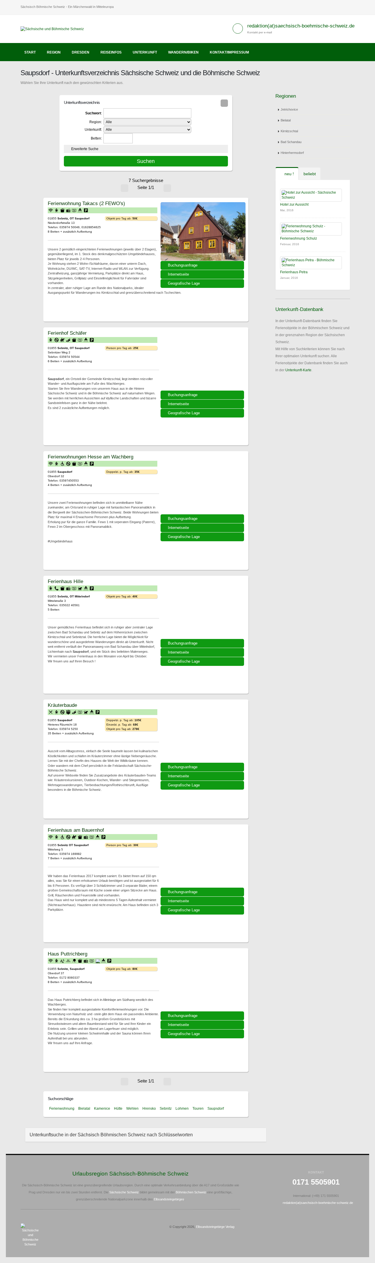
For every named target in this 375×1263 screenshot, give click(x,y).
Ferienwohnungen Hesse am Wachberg (90, 457)
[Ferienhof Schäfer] (203, 361)
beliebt (310, 173)
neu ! (288, 173)
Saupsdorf (215, 1108)
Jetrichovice (289, 109)
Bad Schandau (291, 142)
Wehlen (132, 1108)
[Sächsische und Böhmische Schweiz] (54, 29)
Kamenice (102, 1108)
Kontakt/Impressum (229, 52)
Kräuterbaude (62, 705)
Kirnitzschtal (289, 131)
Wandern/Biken (183, 52)
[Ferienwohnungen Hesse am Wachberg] (203, 485)
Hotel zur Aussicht (294, 204)
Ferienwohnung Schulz (298, 238)
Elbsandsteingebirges (169, 1199)
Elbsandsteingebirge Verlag (215, 1226)
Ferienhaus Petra (294, 272)
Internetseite (178, 274)
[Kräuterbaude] (203, 733)
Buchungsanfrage (182, 265)
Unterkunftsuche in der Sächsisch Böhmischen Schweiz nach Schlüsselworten (111, 1134)
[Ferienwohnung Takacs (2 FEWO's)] (203, 231)
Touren (198, 1108)
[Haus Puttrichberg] (203, 982)
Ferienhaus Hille (65, 581)
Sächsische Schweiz (124, 1192)
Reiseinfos (111, 52)
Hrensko (149, 1108)
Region (54, 52)
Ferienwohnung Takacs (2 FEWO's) (86, 203)
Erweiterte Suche (84, 149)
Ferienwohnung (61, 1108)
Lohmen (182, 1108)
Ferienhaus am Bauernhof (76, 830)
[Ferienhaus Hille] (203, 609)
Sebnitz (166, 1108)
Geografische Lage (184, 283)
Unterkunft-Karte (298, 370)
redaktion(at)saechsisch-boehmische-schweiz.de (300, 26)
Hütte (118, 1108)
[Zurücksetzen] (224, 103)
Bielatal (84, 1108)
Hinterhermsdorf (292, 152)
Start (30, 52)
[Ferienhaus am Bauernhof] (203, 858)
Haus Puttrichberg (67, 954)
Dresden (80, 52)
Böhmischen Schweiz (191, 1192)
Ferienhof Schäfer (67, 333)
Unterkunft (145, 52)
